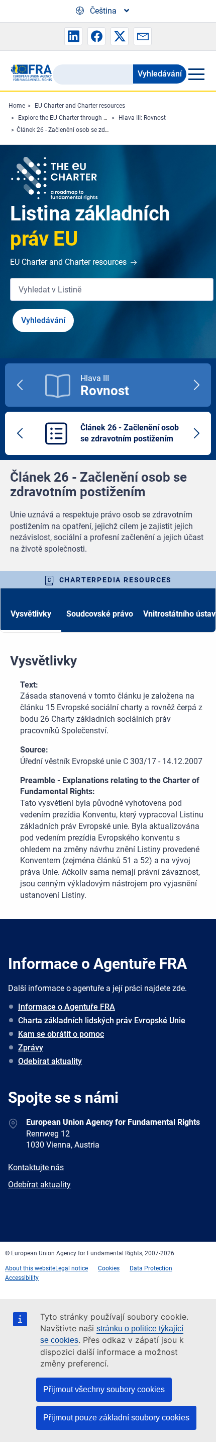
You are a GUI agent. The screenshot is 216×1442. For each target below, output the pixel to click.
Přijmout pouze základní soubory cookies (116, 1417)
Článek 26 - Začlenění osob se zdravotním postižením (89, 129)
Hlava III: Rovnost (142, 117)
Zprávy (30, 1047)
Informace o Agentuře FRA (66, 1007)
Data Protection (151, 1268)
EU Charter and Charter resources (80, 105)
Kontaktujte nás (36, 1167)
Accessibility (22, 1277)
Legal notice (71, 1268)
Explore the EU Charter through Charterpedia (78, 117)
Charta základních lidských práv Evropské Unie (101, 1020)
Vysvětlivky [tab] (31, 614)
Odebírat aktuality (50, 1061)
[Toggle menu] (196, 74)
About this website (30, 1268)
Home (17, 105)
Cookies (109, 1268)
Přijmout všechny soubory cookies (104, 1389)
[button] (73, 36)
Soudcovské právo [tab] (99, 614)
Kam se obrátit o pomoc (61, 1034)
